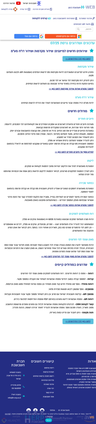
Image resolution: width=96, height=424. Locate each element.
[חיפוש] (78, 29)
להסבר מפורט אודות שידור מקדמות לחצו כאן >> (71, 88)
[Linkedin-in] (28, 410)
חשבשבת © (64, 410)
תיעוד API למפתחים (82, 24)
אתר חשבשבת (48, 397)
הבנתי (48, 420)
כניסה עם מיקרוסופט (65, 36)
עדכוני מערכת (49, 384)
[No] (92, 417)
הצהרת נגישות (48, 372)
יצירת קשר (50, 392)
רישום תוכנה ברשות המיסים (43, 376)
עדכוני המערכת (85, 18)
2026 (52, 410)
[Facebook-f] (35, 410)
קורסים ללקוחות (39, 18)
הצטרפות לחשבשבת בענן (64, 18)
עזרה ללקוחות (7, 9)
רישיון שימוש (49, 368)
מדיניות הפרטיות (47, 380)
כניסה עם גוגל (31, 36)
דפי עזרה (23, 9)
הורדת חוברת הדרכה (41, 9)
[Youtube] (42, 410)
